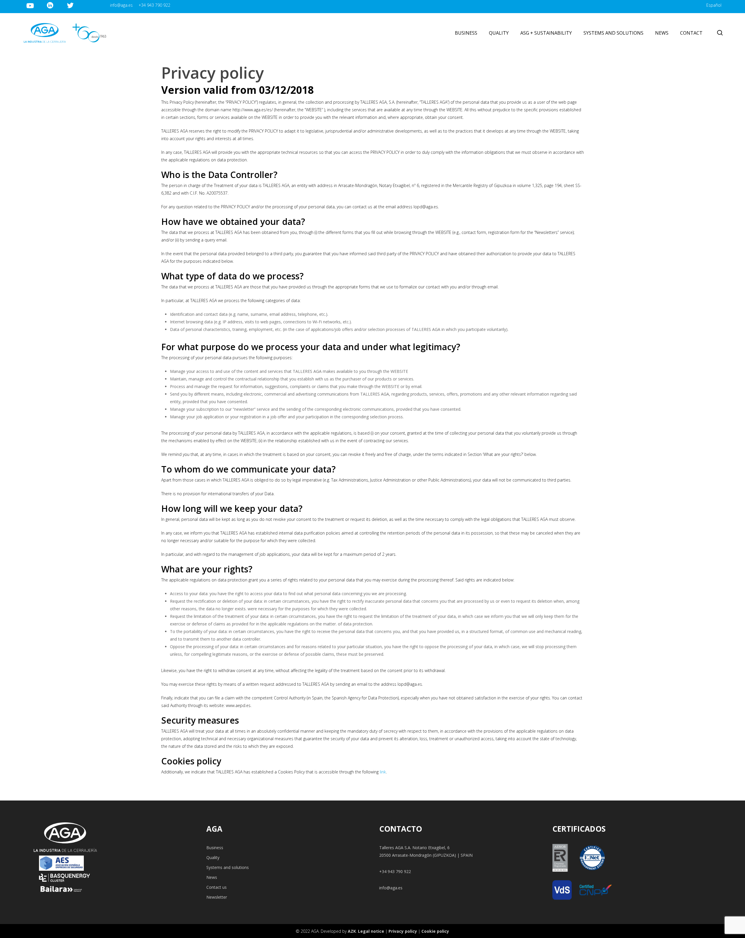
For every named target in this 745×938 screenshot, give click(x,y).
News (211, 877)
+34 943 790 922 (395, 871)
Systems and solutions (227, 867)
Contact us (216, 887)
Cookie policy (435, 931)
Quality (212, 857)
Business (214, 847)
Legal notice (371, 931)
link (383, 772)
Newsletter (216, 897)
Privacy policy (403, 931)
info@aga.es (390, 888)
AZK (352, 931)
